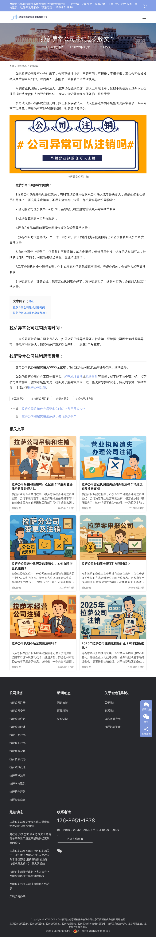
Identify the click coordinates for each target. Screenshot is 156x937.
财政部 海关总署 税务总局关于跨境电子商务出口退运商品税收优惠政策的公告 (30, 838)
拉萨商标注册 (17, 775)
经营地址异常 (73, 376)
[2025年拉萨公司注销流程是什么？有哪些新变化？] (113, 617)
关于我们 (110, 702)
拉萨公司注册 (17, 702)
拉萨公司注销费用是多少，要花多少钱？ (49, 416)
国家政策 (62, 702)
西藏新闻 (62, 710)
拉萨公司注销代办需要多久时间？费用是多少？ (54, 409)
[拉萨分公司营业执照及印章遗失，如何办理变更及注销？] (43, 537)
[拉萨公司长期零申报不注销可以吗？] (113, 537)
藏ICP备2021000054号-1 (59, 931)
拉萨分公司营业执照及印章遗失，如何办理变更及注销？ (42, 566)
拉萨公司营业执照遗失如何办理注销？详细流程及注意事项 (112, 486)
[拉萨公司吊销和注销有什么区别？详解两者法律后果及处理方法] (43, 458)
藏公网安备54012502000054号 (94, 931)
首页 (12, 65)
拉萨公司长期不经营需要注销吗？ (34, 643)
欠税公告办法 (17, 896)
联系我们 (110, 710)
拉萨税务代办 (17, 743)
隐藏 (31, 301)
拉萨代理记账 (17, 751)
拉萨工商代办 (17, 735)
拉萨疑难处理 (17, 767)
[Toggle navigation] (144, 17)
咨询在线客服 (75, 838)
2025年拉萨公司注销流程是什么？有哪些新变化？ (113, 645)
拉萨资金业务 (17, 799)
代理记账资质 (113, 726)
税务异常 (92, 376)
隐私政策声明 (113, 718)
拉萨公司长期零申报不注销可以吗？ (106, 564)
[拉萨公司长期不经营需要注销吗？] (43, 617)
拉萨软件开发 (17, 791)
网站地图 (120, 919)
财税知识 (57, 47)
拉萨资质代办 (17, 759)
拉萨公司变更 (17, 710)
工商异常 (19, 398)
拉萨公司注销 (37, 387)
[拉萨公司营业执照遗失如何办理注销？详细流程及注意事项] (113, 458)
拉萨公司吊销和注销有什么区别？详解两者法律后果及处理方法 (42, 486)
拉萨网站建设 (17, 783)
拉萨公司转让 (17, 726)
